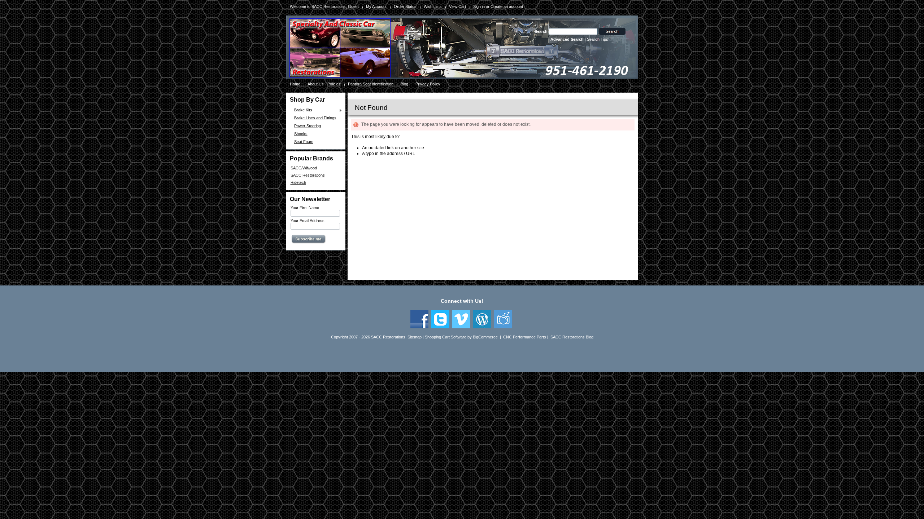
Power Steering (307, 126)
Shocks (301, 134)
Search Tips (597, 39)
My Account (376, 6)
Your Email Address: (308, 220)
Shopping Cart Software (445, 337)
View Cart (457, 6)
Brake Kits (301, 110)
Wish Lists (433, 6)
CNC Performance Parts (524, 337)
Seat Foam (303, 141)
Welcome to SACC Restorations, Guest (324, 6)
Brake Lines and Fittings (315, 118)
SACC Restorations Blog (571, 337)
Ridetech (298, 182)
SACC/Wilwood (304, 168)
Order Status (405, 6)
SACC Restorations (308, 175)
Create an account (507, 6)
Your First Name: (305, 207)
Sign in (479, 6)
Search (541, 31)
